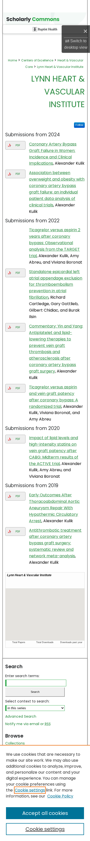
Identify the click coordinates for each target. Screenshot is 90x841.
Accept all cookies (45, 813)
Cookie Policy (60, 796)
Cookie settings (30, 790)
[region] (45, 793)
